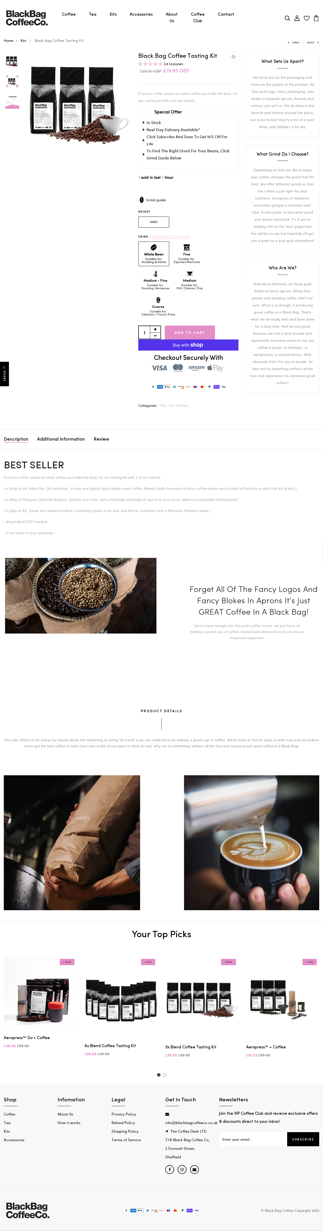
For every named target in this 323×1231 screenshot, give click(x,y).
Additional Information (61, 439)
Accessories (141, 14)
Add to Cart (190, 332)
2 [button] (165, 1076)
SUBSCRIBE (303, 1139)
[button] (151, 63)
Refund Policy (123, 1122)
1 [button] (159, 1076)
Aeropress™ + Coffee (266, 1047)
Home (8, 40)
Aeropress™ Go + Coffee (27, 1038)
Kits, (164, 405)
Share (5, 376)
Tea (92, 14)
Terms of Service (126, 1139)
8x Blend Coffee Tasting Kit (110, 1046)
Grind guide (156, 199)
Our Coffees (178, 405)
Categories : (148, 405)
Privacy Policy (124, 1114)
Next (311, 42)
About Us (172, 17)
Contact (226, 14)
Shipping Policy (125, 1131)
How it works (69, 1122)
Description (16, 439)
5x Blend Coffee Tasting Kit (191, 1047)
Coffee (69, 14)
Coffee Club (198, 17)
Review (101, 439)
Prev (296, 42)
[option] (12, 62)
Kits (113, 14)
